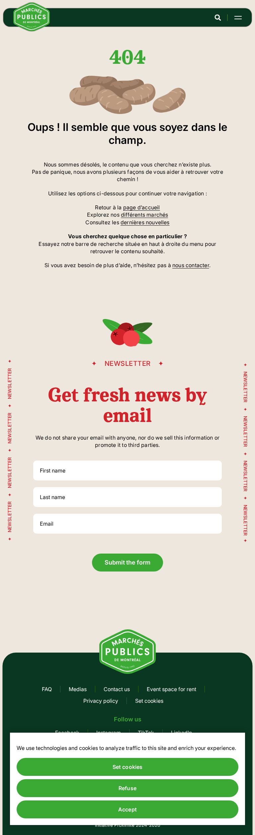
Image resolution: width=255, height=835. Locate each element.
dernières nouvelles (145, 222)
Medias (78, 689)
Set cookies (149, 700)
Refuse (127, 788)
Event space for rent (171, 689)
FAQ (47, 689)
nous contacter (190, 265)
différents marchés (144, 214)
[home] (31, 29)
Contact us (117, 689)
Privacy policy (100, 700)
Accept (127, 809)
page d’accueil (141, 207)
